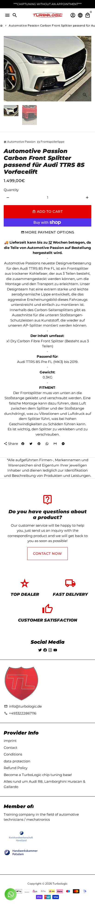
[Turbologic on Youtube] (55, 650)
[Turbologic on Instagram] (50, 650)
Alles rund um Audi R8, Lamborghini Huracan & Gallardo (44, 784)
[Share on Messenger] (63, 443)
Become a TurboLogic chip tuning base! (38, 775)
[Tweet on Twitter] (31, 443)
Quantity (11, 190)
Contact (10, 747)
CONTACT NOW (47, 553)
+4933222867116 (20, 713)
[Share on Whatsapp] (47, 443)
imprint (10, 740)
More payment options (49, 232)
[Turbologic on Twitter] (40, 650)
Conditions (13, 754)
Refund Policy (15, 768)
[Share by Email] (55, 443)
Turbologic (60, 883)
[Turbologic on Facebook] (45, 650)
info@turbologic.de (23, 706)
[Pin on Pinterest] (39, 443)
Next (87, 69)
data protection (17, 761)
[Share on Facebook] (23, 443)
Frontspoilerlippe (50, 141)
